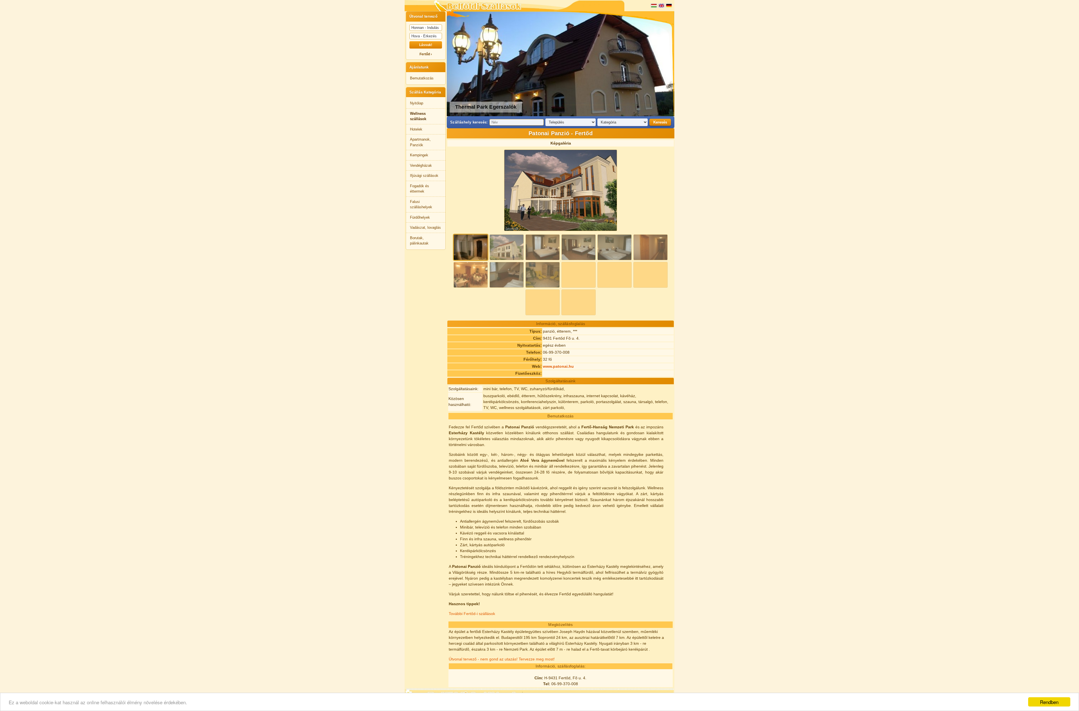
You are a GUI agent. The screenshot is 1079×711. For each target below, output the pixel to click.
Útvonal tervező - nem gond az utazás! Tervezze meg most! (502, 659)
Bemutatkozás (422, 78)
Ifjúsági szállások (424, 175)
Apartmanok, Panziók (420, 142)
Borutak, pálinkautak (419, 241)
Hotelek (416, 129)
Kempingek (419, 155)
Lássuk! (425, 45)
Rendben (1049, 701)
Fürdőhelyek (420, 217)
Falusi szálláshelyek (421, 204)
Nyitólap (416, 103)
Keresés (660, 122)
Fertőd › (426, 54)
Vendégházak (421, 165)
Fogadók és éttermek (419, 189)
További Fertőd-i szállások (472, 613)
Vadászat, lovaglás (425, 227)
